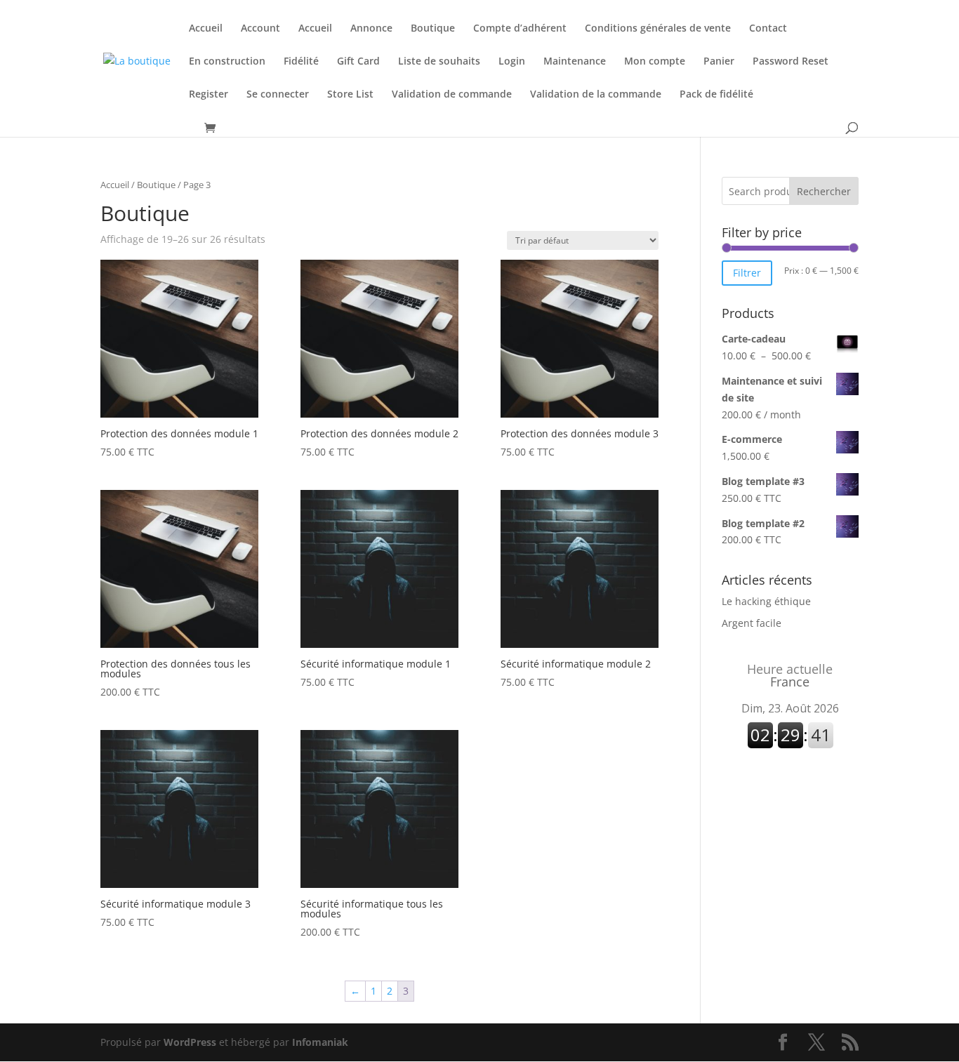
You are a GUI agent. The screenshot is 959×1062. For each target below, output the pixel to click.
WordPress (190, 1042)
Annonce (371, 28)
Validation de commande (452, 94)
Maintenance (574, 61)
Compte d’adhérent (520, 28)
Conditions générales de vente (658, 28)
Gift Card (358, 61)
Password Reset (790, 61)
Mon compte (654, 61)
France (790, 675)
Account (260, 28)
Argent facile (751, 623)
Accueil (206, 28)
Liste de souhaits (439, 61)
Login (511, 61)
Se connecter (277, 94)
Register (208, 94)
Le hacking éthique (766, 601)
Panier (718, 61)
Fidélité (301, 61)
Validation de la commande (595, 94)
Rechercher (824, 191)
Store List (350, 94)
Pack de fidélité (716, 94)
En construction (227, 61)
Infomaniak (320, 1042)
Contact (768, 28)
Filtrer (747, 272)
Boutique (433, 28)
